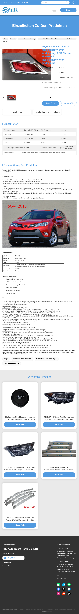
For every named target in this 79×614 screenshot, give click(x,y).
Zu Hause (5, 39)
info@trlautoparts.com (15, 558)
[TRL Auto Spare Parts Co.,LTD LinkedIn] (58, 593)
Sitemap (15, 609)
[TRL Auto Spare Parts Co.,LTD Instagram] (69, 589)
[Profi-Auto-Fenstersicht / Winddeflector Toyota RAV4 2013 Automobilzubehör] (20, 499)
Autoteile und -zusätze (22, 359)
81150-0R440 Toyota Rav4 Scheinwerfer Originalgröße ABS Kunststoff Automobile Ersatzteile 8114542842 (59, 418)
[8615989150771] (58, 584)
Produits (13, 39)
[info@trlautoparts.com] (64, 584)
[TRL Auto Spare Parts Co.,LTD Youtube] (64, 593)
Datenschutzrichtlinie (7, 609)
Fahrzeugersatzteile (11, 363)
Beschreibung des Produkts (47, 112)
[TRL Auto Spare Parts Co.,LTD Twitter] (64, 589)
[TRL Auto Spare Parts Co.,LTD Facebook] (58, 589)
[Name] (67, 2)
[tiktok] (69, 593)
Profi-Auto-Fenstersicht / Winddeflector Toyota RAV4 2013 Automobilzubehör (20, 519)
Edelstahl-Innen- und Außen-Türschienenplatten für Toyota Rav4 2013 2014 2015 (59, 469)
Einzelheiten (17, 112)
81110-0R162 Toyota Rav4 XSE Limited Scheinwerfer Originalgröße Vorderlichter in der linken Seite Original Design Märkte (20, 469)
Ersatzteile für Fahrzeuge (27, 39)
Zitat (68, 10)
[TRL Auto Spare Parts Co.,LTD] (13, 10)
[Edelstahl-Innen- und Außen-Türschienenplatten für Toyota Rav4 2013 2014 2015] (59, 448)
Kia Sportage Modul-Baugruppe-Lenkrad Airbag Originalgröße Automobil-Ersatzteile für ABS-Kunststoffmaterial (20, 418)
